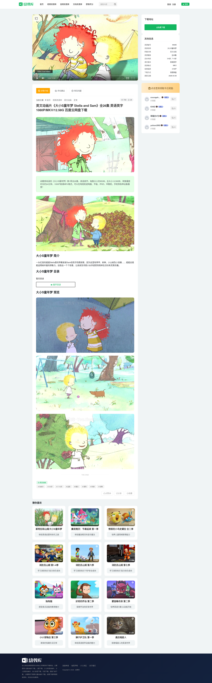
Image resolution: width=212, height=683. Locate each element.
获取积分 (89, 4)
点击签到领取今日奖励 (162, 88)
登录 (169, 4)
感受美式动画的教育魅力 (49, 606)
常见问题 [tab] (77, 90)
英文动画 (68, 100)
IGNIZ (152, 106)
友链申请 (65, 665)
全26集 (59, 524)
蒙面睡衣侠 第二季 (121, 601)
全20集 (95, 596)
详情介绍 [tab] (44, 90)
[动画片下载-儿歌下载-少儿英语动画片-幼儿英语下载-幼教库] (32, 660)
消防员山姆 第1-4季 (49, 565)
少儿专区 (83, 665)
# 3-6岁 (50, 487)
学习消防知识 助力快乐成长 (49, 570)
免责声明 (74, 665)
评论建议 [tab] (61, 90)
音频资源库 (64, 4)
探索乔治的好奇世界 (85, 606)
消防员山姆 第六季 (85, 565)
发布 (186, 4)
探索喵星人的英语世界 (121, 643)
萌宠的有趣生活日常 (49, 643)
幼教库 (77, 670)
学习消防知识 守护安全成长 (85, 570)
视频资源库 (51, 4)
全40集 (59, 596)
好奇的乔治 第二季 (85, 601)
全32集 (59, 560)
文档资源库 (77, 4)
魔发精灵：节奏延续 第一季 (84, 529)
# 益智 (68, 487)
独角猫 (49, 601)
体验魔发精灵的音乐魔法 (85, 534)
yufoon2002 (155, 125)
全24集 (131, 596)
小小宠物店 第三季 (49, 637)
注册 (174, 4)
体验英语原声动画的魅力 (85, 643)
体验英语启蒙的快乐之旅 (49, 534)
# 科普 (92, 487)
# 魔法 (76, 487)
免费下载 (161, 27)
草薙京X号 (154, 116)
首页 (42, 4)
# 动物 (101, 487)
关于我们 (92, 665)
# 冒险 (84, 487)
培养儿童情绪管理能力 (121, 534)
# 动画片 (41, 487)
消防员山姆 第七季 (121, 565)
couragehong (155, 97)
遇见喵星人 (120, 637)
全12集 (95, 524)
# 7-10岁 (59, 487)
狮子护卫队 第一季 (85, 637)
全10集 (131, 632)
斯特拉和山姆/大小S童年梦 (49, 529)
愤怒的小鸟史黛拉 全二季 (120, 529)
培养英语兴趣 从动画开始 (121, 606)
